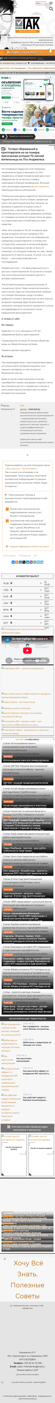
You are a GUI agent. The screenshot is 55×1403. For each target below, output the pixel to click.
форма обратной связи (36, 546)
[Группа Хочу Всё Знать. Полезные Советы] (27, 1279)
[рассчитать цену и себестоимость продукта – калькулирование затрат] (27, 695)
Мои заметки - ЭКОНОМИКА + (22, 469)
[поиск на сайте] (50, 10)
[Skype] (38, 562)
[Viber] (31, 562)
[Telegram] (41, 562)
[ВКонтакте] (13, 562)
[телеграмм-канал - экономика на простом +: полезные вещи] (27, 731)
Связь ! (40, 58)
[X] (23, 562)
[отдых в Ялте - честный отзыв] (18, 701)
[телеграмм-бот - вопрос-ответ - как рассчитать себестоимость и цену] (27, 723)
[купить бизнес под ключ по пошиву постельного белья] (27, 714)
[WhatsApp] (34, 562)
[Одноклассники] (16, 562)
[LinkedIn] (27, 562)
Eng (43, 3)
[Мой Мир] (20, 562)
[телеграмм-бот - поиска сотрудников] (27, 679)
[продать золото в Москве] (16, 707)
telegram (14, 546)
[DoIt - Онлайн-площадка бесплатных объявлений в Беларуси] (27, 89)
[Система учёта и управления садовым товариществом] (27, 118)
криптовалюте (41, 186)
